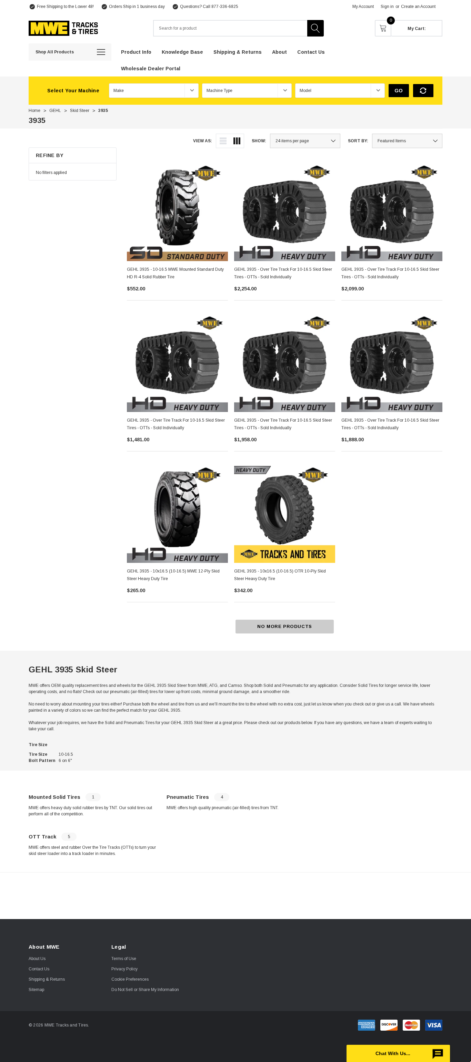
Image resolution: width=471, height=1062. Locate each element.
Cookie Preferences (130, 979)
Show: (259, 141)
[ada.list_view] (223, 141)
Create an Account (418, 6)
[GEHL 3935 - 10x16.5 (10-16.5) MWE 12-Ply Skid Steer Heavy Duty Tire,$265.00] (177, 512)
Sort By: (358, 141)
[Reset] (423, 90)
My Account (363, 6)
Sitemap (36, 989)
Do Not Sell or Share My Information (145, 989)
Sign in (387, 6)
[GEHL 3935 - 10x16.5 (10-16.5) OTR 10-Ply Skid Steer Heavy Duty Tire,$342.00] (284, 512)
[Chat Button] (398, 1053)
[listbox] (407, 141)
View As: (202, 141)
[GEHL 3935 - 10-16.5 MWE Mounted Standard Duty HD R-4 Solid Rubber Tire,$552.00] (177, 210)
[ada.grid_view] (237, 141)
